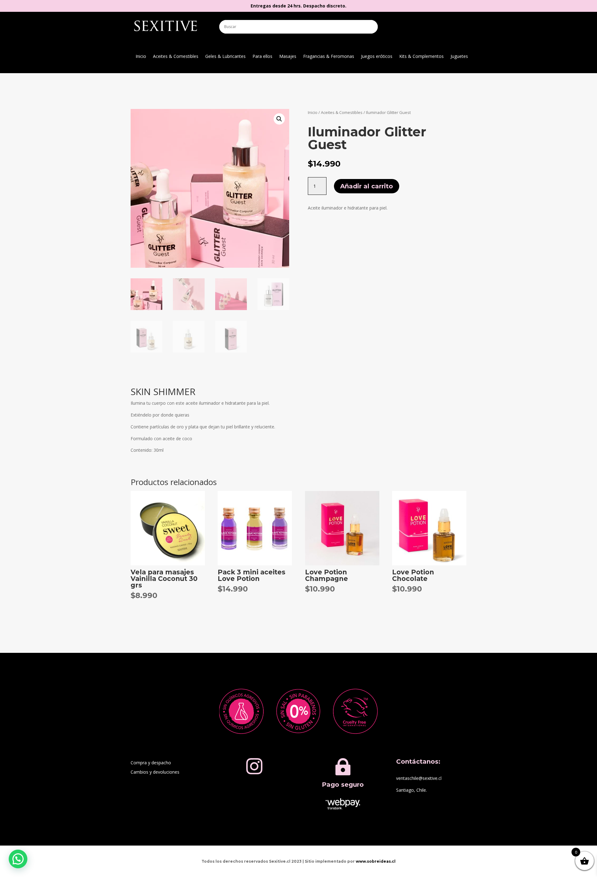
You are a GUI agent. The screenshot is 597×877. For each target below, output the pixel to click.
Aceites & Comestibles (175, 56)
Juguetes (459, 56)
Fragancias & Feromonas (328, 56)
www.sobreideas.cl (376, 861)
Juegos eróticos (376, 56)
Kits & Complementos (421, 56)
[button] (279, 119)
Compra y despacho (151, 763)
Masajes (287, 56)
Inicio (141, 56)
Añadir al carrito (366, 186)
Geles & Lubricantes (225, 56)
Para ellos (262, 56)
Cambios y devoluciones (155, 772)
